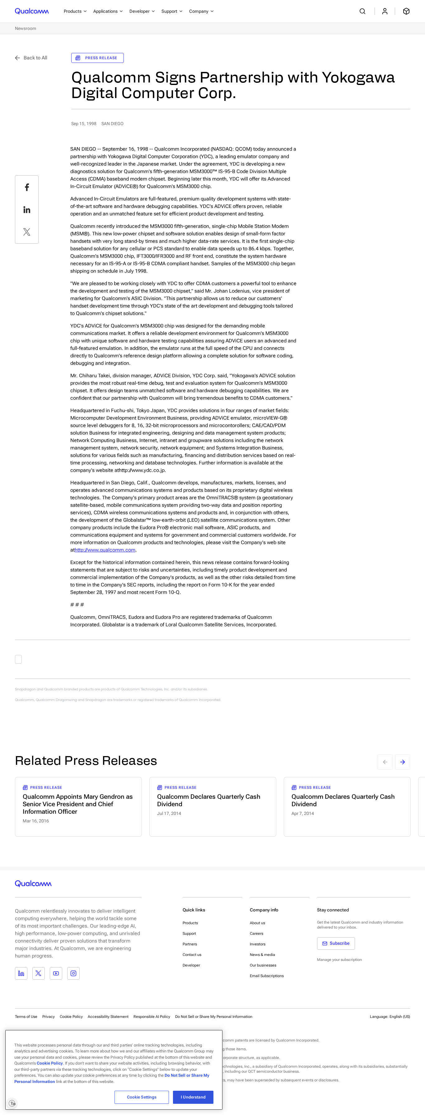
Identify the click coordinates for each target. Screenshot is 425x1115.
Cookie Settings (142, 1097)
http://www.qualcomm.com (105, 550)
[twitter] (27, 232)
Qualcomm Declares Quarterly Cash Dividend (208, 800)
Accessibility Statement (108, 1016)
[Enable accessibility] (11, 1103)
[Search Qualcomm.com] (363, 11)
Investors (257, 944)
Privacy (48, 1016)
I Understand (193, 1097)
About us (257, 923)
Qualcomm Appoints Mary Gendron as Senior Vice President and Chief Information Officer (78, 804)
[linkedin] (27, 209)
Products (190, 923)
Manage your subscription (339, 959)
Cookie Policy (71, 1016)
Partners (190, 944)
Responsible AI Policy (151, 1016)
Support (189, 933)
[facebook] (27, 187)
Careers (256, 933)
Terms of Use (26, 1016)
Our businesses (263, 965)
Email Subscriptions (267, 976)
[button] (213, 1016)
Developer (191, 965)
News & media (262, 955)
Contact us (192, 955)
